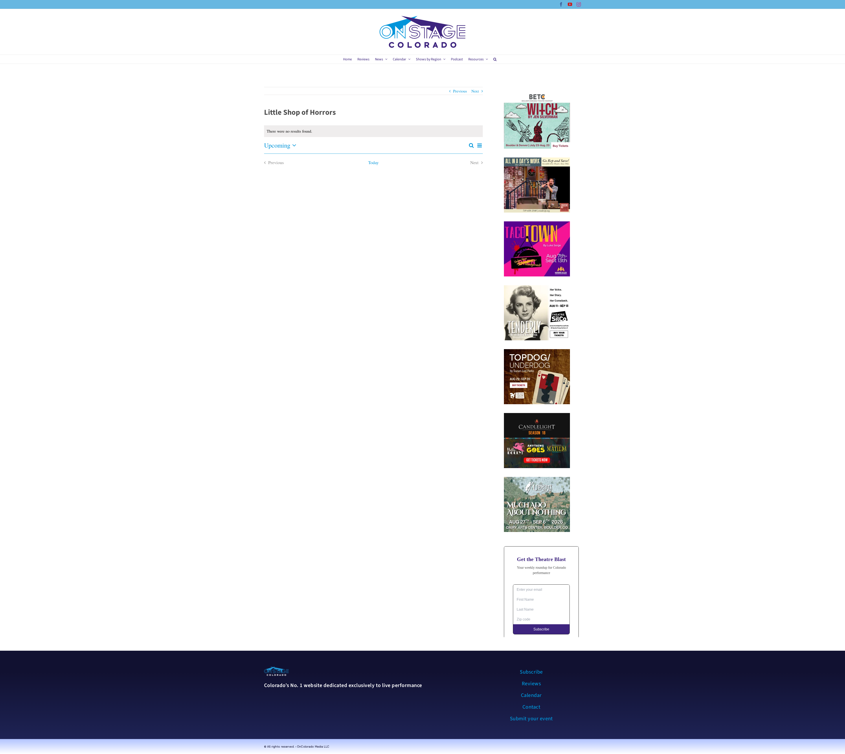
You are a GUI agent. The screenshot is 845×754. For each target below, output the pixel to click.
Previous (460, 91)
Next (475, 91)
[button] (495, 59)
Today (373, 162)
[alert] (373, 131)
